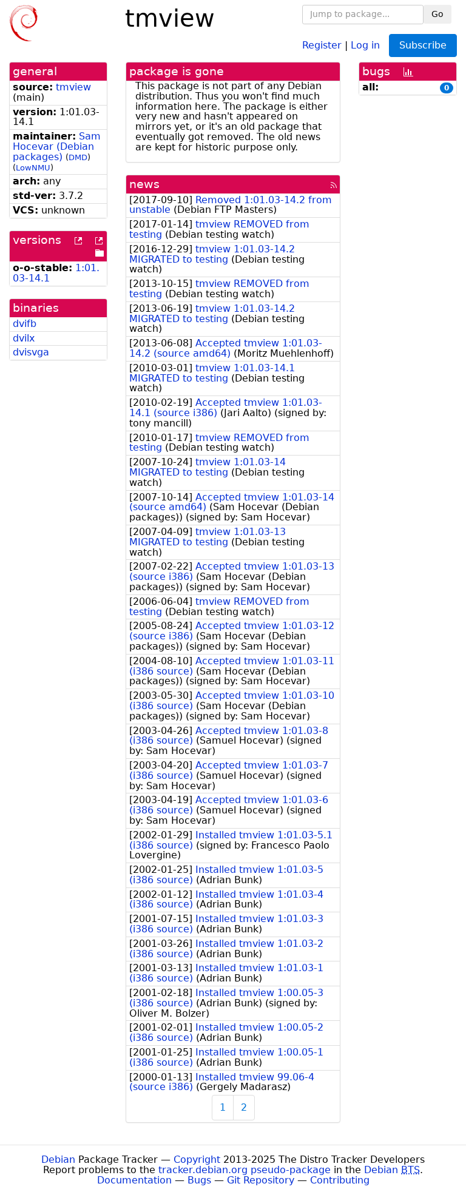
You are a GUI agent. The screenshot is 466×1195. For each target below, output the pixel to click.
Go (437, 14)
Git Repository (260, 1180)
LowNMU (33, 167)
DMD (78, 157)
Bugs (199, 1180)
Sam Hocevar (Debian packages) (57, 146)
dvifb (24, 323)
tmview (73, 87)
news (144, 184)
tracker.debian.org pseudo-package (244, 1170)
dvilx (24, 338)
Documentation (134, 1180)
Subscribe (423, 45)
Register (322, 44)
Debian (58, 1159)
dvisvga (31, 352)
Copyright (197, 1159)
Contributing (340, 1180)
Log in (365, 44)
